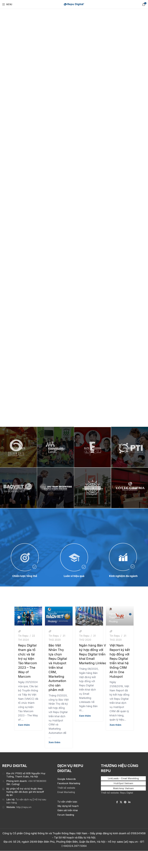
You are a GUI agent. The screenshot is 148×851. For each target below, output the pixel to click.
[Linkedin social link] (129, 802)
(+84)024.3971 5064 (74, 845)
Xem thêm (24, 724)
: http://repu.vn (23, 807)
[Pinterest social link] (125, 802)
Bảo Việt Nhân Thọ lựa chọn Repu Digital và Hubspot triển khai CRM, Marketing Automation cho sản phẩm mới (58, 667)
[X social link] (121, 802)
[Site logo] (74, 4)
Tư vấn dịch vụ (24, 799)
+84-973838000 (37, 781)
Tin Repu (23, 635)
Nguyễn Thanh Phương (52, 617)
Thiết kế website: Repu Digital (117, 792)
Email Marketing (66, 792)
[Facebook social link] (117, 802)
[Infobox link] (18, 186)
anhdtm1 (22, 621)
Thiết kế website (66, 787)
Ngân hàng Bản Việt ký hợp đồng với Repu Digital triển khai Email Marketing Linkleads (94, 654)
